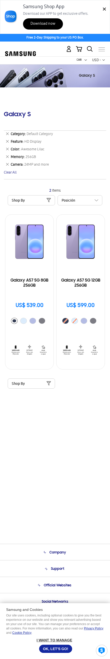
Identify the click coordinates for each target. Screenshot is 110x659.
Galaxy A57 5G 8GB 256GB (29, 283)
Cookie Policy (21, 633)
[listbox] (29, 321)
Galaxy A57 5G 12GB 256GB (80, 283)
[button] (85, 60)
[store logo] (20, 47)
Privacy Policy (93, 628)
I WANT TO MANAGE (54, 640)
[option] (14, 321)
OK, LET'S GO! (55, 649)
